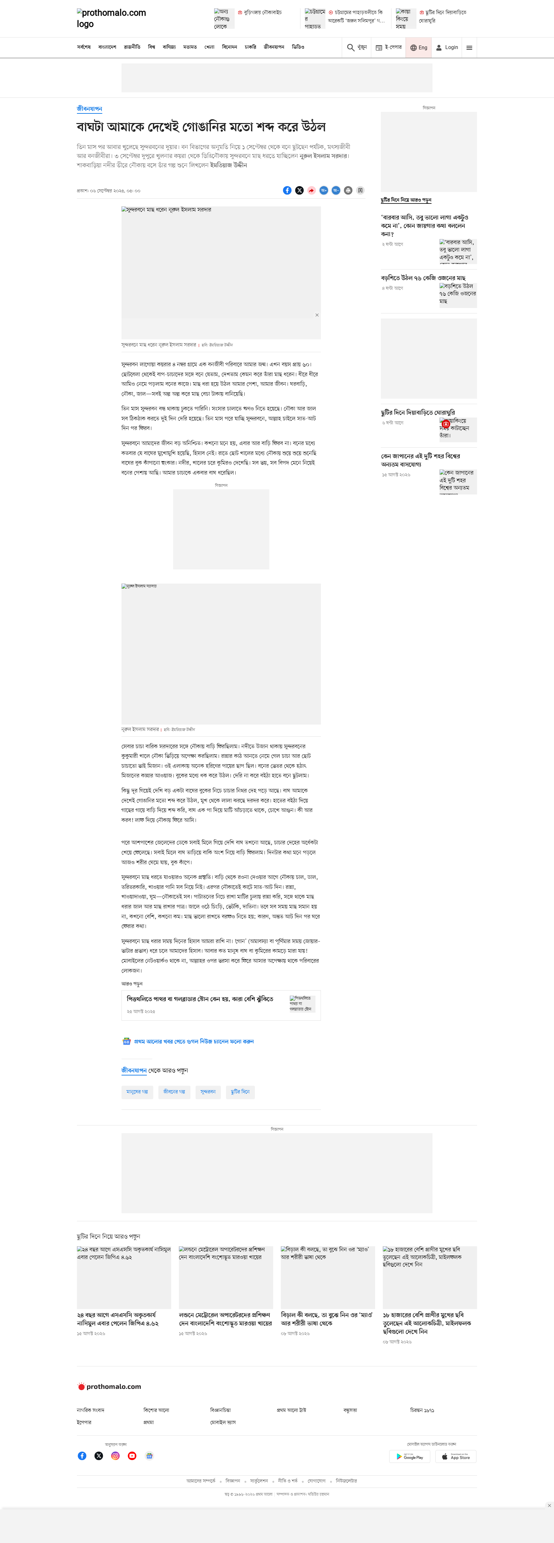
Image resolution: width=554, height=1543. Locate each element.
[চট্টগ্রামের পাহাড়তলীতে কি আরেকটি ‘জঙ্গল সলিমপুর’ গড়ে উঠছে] (315, 18)
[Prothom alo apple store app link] (456, 1457)
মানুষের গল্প (137, 1092)
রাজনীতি (132, 47)
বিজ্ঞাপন (233, 1481)
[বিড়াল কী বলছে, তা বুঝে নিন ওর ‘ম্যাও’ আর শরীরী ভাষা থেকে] (328, 1277)
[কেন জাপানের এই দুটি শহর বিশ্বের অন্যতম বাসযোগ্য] (458, 481)
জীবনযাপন (274, 47)
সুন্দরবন (208, 1092)
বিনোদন (229, 47)
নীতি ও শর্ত (288, 1481)
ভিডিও (298, 47)
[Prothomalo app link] (410, 1457)
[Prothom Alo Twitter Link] (102, 1457)
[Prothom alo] (120, 18)
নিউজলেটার (346, 1481)
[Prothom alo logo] (109, 1389)
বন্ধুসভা (350, 1410)
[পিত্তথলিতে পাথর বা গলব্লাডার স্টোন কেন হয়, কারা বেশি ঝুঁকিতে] (302, 1004)
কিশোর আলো (156, 1410)
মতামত (190, 47)
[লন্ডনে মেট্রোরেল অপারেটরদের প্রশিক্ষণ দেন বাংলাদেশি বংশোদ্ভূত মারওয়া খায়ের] (226, 1277)
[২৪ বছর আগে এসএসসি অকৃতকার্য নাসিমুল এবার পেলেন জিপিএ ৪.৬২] (124, 1277)
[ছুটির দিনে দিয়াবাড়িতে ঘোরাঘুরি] (406, 18)
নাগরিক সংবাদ (90, 1410)
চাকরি (250, 47)
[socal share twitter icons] (300, 194)
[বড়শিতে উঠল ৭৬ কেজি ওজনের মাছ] (458, 295)
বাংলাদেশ (107, 47)
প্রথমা (149, 1422)
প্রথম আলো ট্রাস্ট (291, 1410)
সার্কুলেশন (259, 1481)
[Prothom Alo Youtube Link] (135, 1457)
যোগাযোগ (317, 1481)
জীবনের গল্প (174, 1092)
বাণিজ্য (169, 47)
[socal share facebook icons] (288, 194)
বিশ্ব (151, 47)
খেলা (209, 47)
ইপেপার (84, 1422)
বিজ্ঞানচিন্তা (220, 1410)
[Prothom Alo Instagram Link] (118, 1457)
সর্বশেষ (84, 47)
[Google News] (149, 1457)
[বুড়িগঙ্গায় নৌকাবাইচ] (224, 18)
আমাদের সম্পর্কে (201, 1481)
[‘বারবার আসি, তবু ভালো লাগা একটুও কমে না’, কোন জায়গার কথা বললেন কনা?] (458, 251)
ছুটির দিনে (240, 1092)
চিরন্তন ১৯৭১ (422, 1410)
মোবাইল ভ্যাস (223, 1422)
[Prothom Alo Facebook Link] (85, 1457)
